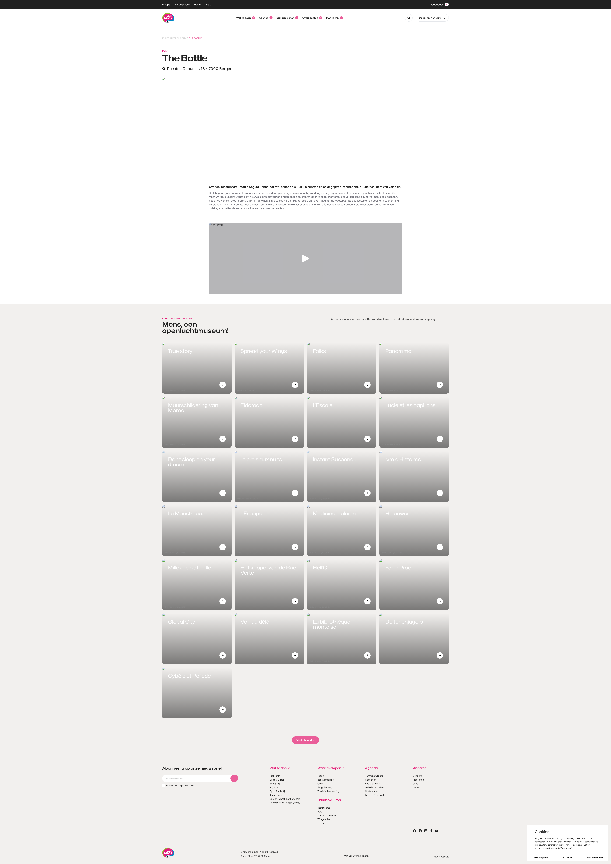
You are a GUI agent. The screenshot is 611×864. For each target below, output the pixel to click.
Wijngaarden (323, 819)
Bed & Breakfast (325, 779)
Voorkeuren (567, 857)
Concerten (370, 779)
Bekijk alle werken (305, 740)
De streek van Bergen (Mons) (285, 802)
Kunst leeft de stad (174, 38)
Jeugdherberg (324, 787)
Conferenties (371, 791)
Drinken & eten (285, 17)
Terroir (320, 823)
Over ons (417, 776)
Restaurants (323, 807)
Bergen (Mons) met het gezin (285, 798)
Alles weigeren (541, 857)
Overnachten (310, 17)
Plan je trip (332, 17)
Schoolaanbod (182, 4)
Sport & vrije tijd (278, 791)
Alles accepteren (595, 857)
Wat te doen (243, 17)
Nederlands (437, 4)
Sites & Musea (277, 779)
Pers (208, 4)
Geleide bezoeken (374, 787)
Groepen (166, 4)
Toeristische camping (328, 791)
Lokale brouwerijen (327, 815)
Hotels (320, 776)
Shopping (275, 783)
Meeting (198, 4)
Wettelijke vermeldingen (356, 855)
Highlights (275, 776)
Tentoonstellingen (374, 776)
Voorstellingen (372, 783)
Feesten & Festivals (375, 795)
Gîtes (320, 783)
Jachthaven (276, 795)
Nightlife (274, 787)
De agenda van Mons (430, 17)
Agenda (263, 17)
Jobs (415, 783)
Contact (417, 787)
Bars (319, 811)
